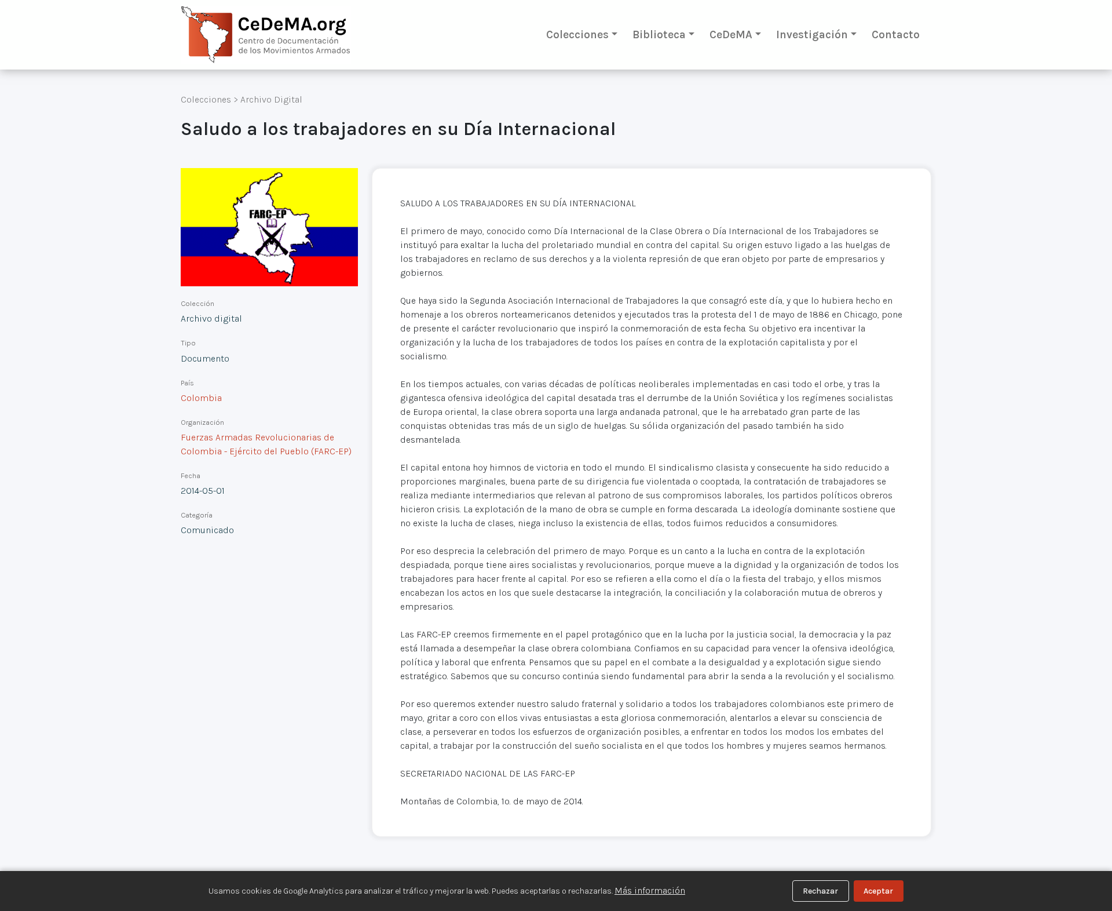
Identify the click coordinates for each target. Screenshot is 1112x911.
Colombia (201, 397)
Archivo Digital (271, 99)
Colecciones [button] (577, 34)
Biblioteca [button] (659, 34)
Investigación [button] (812, 34)
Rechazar (820, 891)
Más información (649, 890)
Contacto (896, 34)
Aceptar (878, 891)
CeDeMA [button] (730, 34)
